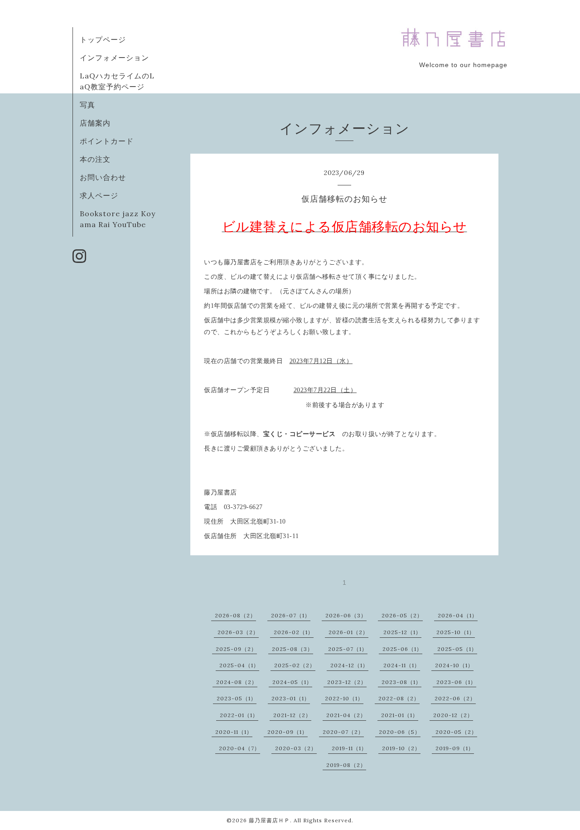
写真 (87, 104)
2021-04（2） (346, 715)
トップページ (103, 39)
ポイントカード (107, 141)
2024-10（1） (454, 665)
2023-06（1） (456, 682)
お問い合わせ (103, 177)
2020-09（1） (287, 731)
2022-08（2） (399, 698)
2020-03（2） (296, 748)
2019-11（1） (349, 748)
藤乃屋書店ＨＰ (269, 820)
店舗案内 (95, 122)
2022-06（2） (455, 698)
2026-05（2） (402, 615)
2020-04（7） (239, 748)
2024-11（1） (401, 665)
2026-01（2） (348, 632)
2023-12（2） (347, 682)
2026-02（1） (294, 632)
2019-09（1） (454, 748)
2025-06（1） (402, 649)
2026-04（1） (458, 615)
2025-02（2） (294, 665)
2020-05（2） (456, 731)
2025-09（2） (236, 649)
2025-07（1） (347, 649)
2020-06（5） (399, 731)
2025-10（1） (455, 632)
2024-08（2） (236, 682)
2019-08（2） (346, 765)
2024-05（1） (292, 682)
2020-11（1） (233, 731)
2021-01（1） (399, 715)
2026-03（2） (238, 632)
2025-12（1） (402, 632)
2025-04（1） (239, 665)
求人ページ (99, 195)
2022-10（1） (344, 698)
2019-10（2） (401, 748)
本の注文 (95, 159)
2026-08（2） (235, 615)
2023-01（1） (290, 698)
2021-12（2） (292, 715)
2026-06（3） (346, 615)
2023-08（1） (401, 682)
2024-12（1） (349, 665)
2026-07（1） (290, 615)
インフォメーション (114, 57)
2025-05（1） (457, 649)
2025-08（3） (292, 649)
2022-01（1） (239, 715)
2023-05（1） (236, 698)
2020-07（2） (343, 731)
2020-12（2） (453, 715)
